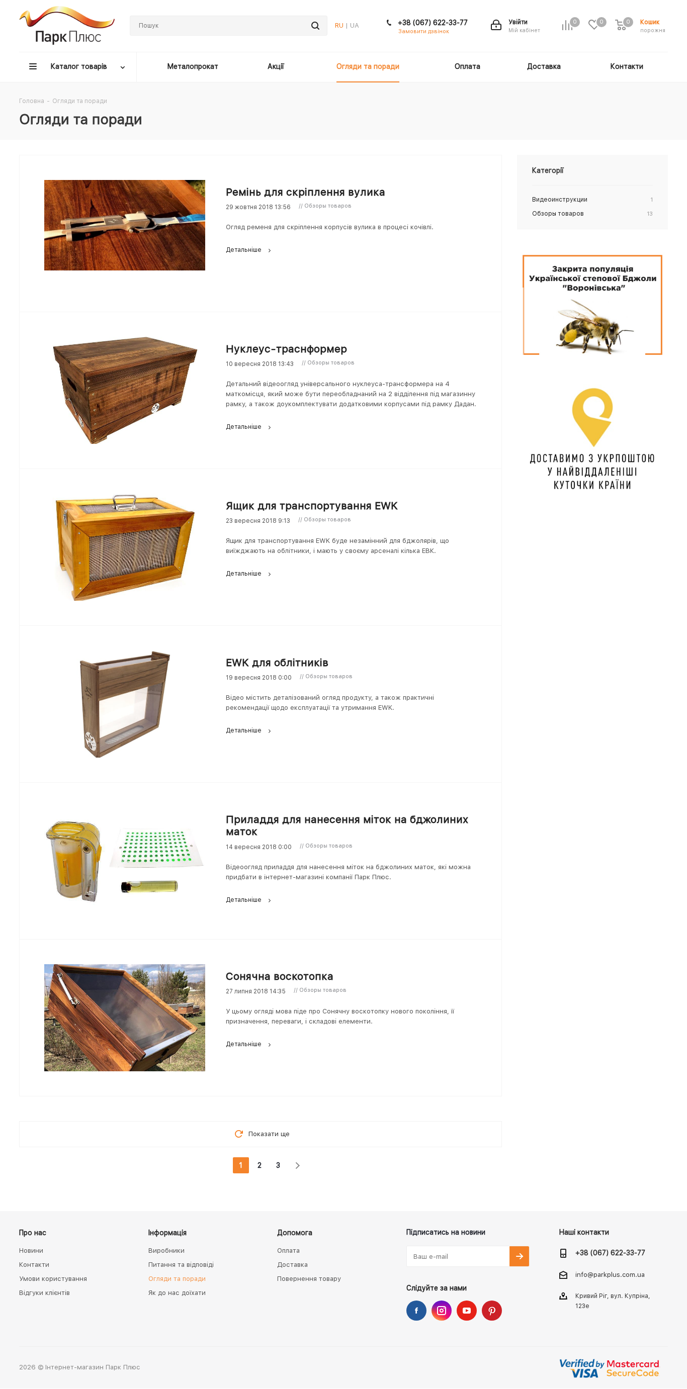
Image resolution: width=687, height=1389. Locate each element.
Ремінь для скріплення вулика (305, 192)
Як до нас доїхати (177, 1293)
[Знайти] (315, 26)
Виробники (166, 1250)
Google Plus (492, 1311)
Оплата (288, 1250)
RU (339, 25)
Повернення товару (309, 1278)
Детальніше (244, 249)
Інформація (167, 1233)
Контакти (34, 1264)
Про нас (32, 1233)
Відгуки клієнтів (44, 1293)
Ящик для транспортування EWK (312, 505)
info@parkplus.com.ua (610, 1274)
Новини (31, 1250)
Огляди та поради (177, 1278)
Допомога (294, 1233)
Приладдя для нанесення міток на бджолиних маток (347, 825)
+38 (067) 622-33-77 (433, 23)
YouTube (467, 1311)
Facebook (416, 1311)
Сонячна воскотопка (279, 976)
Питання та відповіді (181, 1264)
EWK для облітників (277, 662)
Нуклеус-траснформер (286, 348)
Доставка (292, 1264)
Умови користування (53, 1278)
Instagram (442, 1311)
